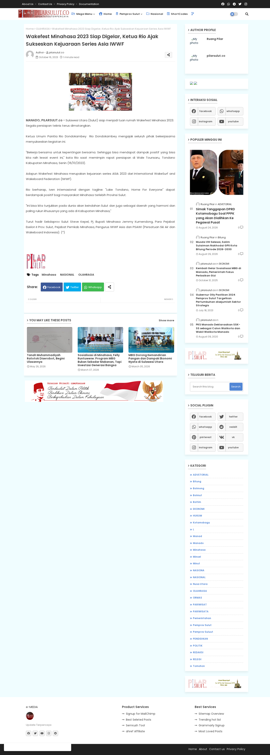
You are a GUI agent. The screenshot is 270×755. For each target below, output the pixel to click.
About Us (28, 4)
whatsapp (233, 111)
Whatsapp (95, 287)
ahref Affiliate (135, 731)
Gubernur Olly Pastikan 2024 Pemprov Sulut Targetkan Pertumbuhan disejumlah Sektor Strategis (218, 300)
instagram (205, 121)
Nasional (156, 14)
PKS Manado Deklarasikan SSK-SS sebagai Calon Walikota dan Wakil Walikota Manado (218, 328)
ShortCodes (179, 14)
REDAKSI (198, 652)
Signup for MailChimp (140, 714)
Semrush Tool (135, 725)
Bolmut (197, 495)
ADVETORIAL (201, 474)
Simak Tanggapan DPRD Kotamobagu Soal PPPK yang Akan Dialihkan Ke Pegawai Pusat (215, 216)
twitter (233, 416)
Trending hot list (210, 720)
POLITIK (197, 645)
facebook (205, 111)
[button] (247, 14)
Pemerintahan (202, 618)
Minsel (197, 556)
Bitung (197, 481)
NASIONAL (67, 275)
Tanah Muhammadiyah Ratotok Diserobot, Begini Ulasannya (46, 358)
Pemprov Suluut (203, 631)
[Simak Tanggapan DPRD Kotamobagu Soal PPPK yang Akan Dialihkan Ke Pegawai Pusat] (216, 172)
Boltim (197, 502)
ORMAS (197, 597)
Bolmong (198, 488)
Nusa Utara (200, 584)
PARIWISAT (200, 604)
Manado (198, 543)
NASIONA (198, 570)
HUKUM (197, 515)
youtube (233, 121)
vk (233, 437)
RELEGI (197, 659)
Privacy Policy (66, 4)
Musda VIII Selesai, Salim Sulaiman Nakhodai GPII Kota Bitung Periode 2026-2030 (216, 245)
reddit (233, 427)
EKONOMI (199, 509)
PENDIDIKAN (200, 638)
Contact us (45, 4)
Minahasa (49, 275)
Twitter (74, 287)
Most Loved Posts (210, 731)
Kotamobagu (201, 522)
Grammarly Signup (212, 725)
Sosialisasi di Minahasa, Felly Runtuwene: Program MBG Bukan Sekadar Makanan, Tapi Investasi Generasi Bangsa (100, 360)
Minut (196, 563)
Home (107, 14)
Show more (166, 320)
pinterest (205, 437)
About (203, 749)
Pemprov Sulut (129, 14)
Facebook (53, 287)
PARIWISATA (201, 611)
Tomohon (199, 666)
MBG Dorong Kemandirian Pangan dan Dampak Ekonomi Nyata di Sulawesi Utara (150, 358)
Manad (197, 536)
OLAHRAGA (43, 29)
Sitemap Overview (211, 714)
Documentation (89, 4)
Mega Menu (84, 14)
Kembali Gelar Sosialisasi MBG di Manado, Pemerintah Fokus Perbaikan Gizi (218, 272)
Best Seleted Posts (138, 720)
